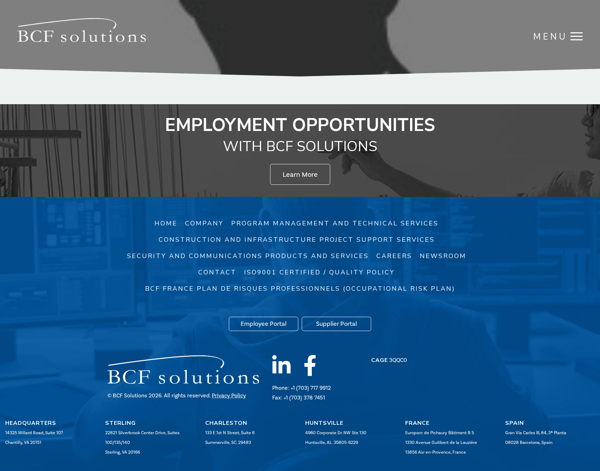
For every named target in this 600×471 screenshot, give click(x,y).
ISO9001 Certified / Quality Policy (319, 272)
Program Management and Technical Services (335, 223)
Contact (217, 272)
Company (204, 223)
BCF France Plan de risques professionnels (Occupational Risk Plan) (300, 288)
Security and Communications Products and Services (248, 256)
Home (166, 223)
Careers (394, 256)
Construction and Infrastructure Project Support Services (297, 240)
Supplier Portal (336, 324)
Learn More (300, 174)
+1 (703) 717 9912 (311, 388)
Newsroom (443, 256)
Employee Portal (263, 324)
